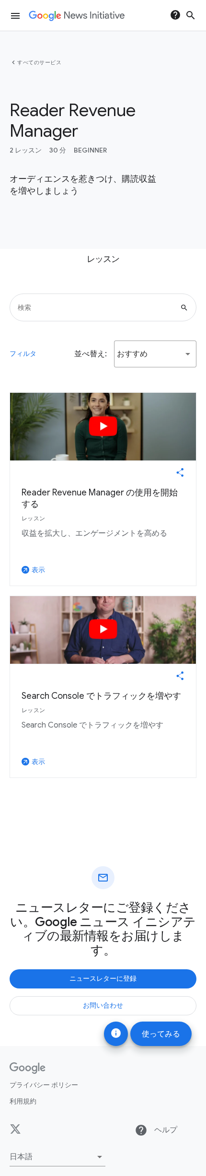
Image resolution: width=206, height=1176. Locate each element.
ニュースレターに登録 (103, 978)
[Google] (28, 1068)
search (190, 15)
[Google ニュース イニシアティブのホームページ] (77, 16)
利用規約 (23, 1101)
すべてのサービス (39, 62)
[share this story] (180, 472)
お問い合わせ (103, 1005)
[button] (155, 354)
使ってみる (161, 1034)
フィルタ (23, 353)
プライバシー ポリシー (44, 1085)
